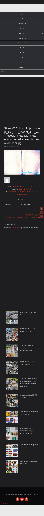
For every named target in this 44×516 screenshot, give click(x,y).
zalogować (15, 227)
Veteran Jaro (26, 182)
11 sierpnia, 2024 (12, 146)
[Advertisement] (22, 101)
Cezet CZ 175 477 (25, 189)
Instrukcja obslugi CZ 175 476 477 (24, 186)
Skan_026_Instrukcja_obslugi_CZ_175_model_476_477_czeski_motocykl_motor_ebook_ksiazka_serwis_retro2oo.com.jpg (31, 215)
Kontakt (5, 503)
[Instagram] (41, 216)
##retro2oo (12, 191)
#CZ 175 (34, 191)
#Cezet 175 (22, 191)
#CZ (28, 191)
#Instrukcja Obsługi (21, 194)
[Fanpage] (41, 208)
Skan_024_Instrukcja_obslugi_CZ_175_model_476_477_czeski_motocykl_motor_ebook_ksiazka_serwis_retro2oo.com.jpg (13, 217)
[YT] (41, 212)
